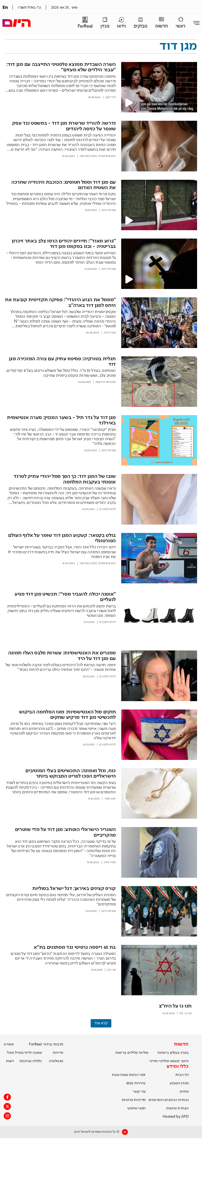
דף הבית (182, 1075)
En (5, 7)
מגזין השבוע (179, 1083)
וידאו (121, 26)
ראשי (180, 26)
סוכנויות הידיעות (106, 382)
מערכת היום (108, 210)
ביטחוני (163, 1053)
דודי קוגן (110, 97)
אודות (184, 1092)
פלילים (132, 1053)
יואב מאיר (110, 798)
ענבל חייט (110, 332)
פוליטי (143, 1053)
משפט (175, 1061)
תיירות (58, 1053)
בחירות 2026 (136, 1083)
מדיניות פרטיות (134, 1100)
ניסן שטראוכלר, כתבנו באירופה (98, 156)
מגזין (105, 26)
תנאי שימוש (136, 1108)
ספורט (9, 1044)
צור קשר (139, 1092)
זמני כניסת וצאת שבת (129, 1075)
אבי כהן (111, 969)
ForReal (85, 26)
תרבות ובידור (53, 1044)
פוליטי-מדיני (159, 1061)
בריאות (120, 1053)
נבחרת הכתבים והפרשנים (168, 1100)
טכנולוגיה (56, 1061)
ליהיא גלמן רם (107, 509)
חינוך (184, 1061)
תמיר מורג (110, 862)
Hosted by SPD (176, 1117)
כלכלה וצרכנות (30, 1061)
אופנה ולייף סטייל (28, 1053)
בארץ (185, 1053)
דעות (10, 1061)
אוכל (10, 1053)
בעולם (174, 1053)
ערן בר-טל (185, 1013)
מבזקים (140, 26)
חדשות (161, 26)
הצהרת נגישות (177, 1108)
